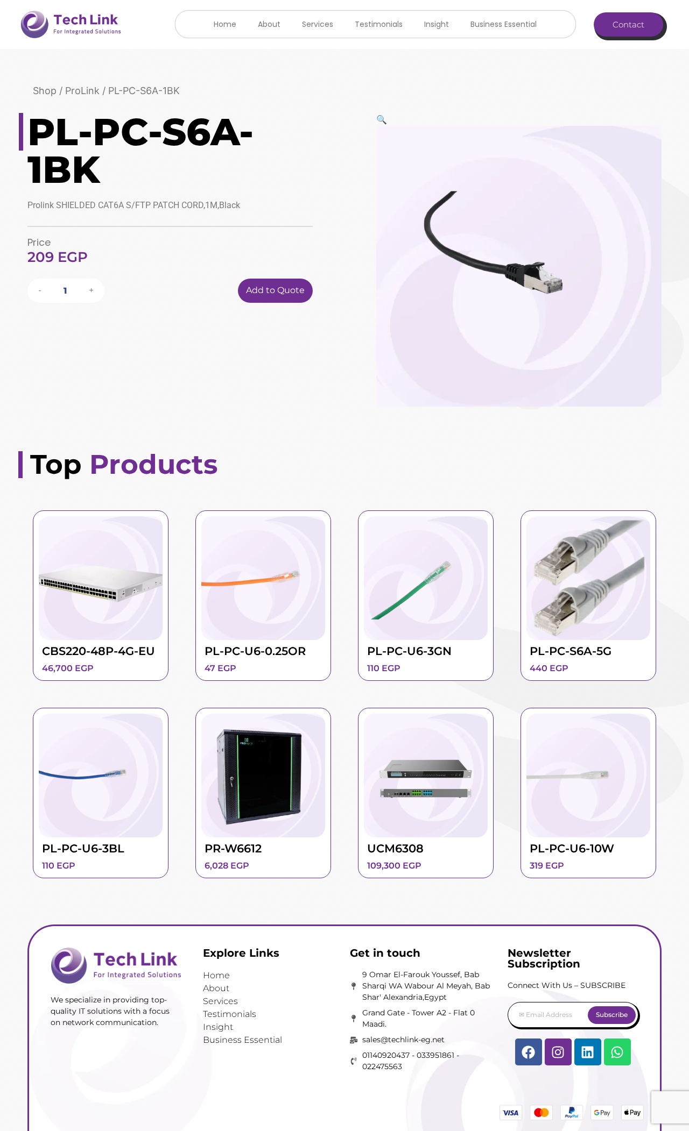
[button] (519, 119)
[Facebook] (528, 1051)
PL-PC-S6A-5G (570, 651)
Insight (436, 24)
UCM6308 (395, 848)
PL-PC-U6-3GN (409, 651)
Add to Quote (275, 290)
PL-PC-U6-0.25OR (255, 651)
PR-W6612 (233, 848)
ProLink (82, 90)
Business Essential (503, 24)
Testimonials (379, 24)
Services (317, 24)
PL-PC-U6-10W (572, 848)
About (269, 24)
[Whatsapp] (617, 1051)
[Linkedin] (587, 1051)
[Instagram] (558, 1051)
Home (225, 24)
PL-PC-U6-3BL (83, 848)
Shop (45, 90)
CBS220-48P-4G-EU (98, 651)
